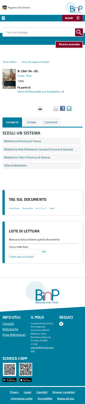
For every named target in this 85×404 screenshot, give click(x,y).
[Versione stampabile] (40, 108)
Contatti (8, 323)
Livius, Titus (24, 76)
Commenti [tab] (51, 122)
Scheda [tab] (31, 122)
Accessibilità (45, 398)
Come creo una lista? (21, 257)
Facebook (61, 324)
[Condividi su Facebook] (62, 108)
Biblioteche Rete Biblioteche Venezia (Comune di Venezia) (38, 149)
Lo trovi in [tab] (12, 122)
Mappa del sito (65, 398)
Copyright (41, 392)
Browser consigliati (64, 392)
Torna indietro (9, 62)
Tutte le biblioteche (15, 165)
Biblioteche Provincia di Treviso (22, 141)
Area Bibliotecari (14, 334)
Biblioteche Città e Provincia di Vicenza (27, 157)
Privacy (14, 392)
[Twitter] (69, 108)
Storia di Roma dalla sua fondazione (38, 91)
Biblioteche (10, 329)
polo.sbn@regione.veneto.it (42, 349)
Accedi (69, 18)
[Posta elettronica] (55, 108)
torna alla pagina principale (35, 62)
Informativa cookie (22, 398)
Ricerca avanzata (69, 44)
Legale (27, 392)
